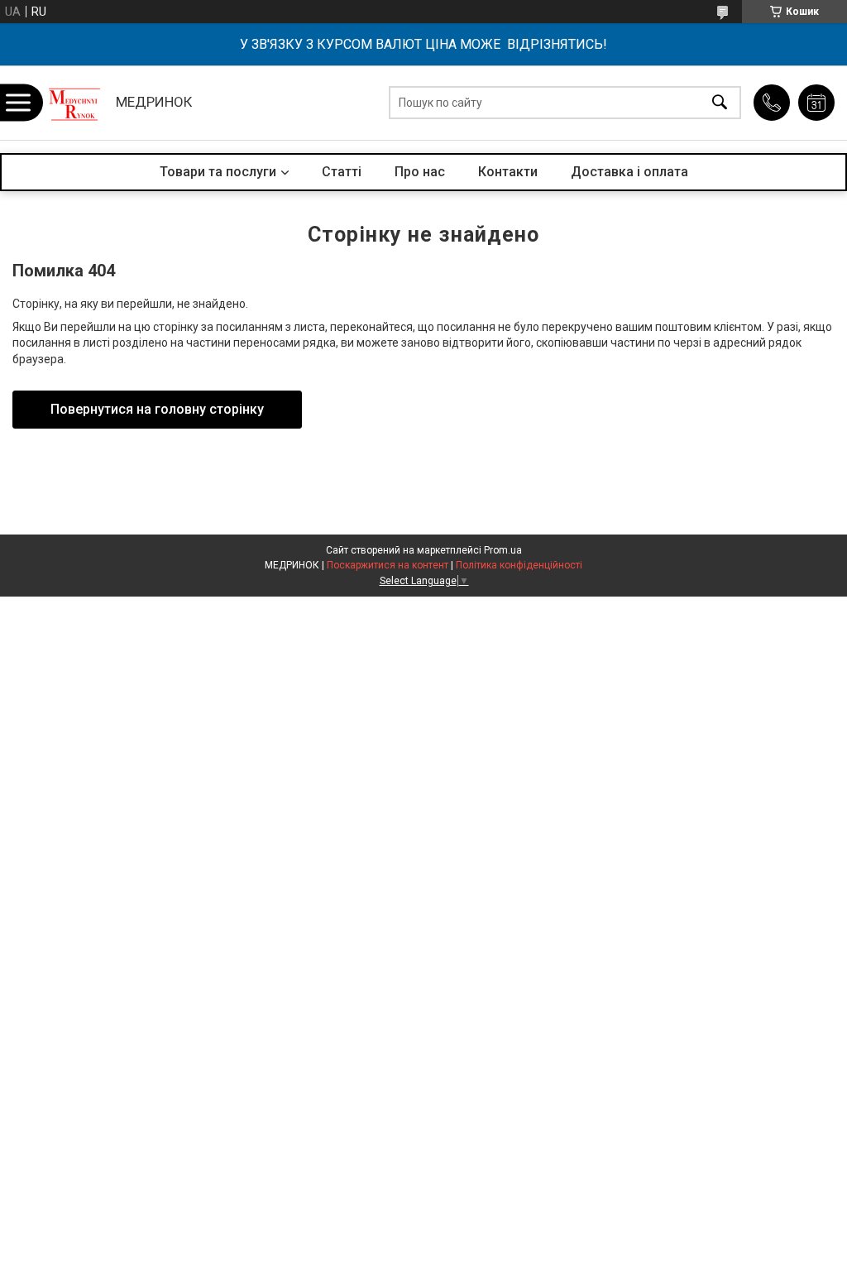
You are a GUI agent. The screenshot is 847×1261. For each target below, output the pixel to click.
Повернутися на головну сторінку (157, 409)
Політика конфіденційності (519, 565)
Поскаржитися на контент (387, 565)
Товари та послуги (218, 172)
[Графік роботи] (816, 102)
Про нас (420, 172)
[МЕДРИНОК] (74, 103)
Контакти (508, 172)
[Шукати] (719, 103)
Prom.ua (503, 550)
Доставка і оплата (629, 172)
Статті (341, 172)
